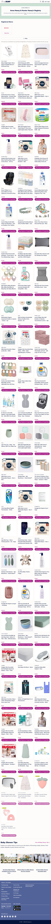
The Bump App (4, 885)
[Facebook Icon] (2, 916)
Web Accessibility (17, 895)
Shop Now (6, 33)
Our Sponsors (16, 897)
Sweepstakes (4, 891)
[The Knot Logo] (3, 906)
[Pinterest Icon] (10, 916)
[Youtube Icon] (13, 916)
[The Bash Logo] (8, 906)
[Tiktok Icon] (5, 916)
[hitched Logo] (2, 907)
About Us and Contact (6, 887)
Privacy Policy (4, 896)
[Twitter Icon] (15, 916)
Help (2, 889)
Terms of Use (16, 885)
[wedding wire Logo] (8, 907)
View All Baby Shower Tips (42, 842)
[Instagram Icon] (7, 916)
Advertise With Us (5, 893)
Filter (26, 38)
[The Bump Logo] (6, 1)
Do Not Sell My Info (17, 887)
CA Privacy (15, 893)
